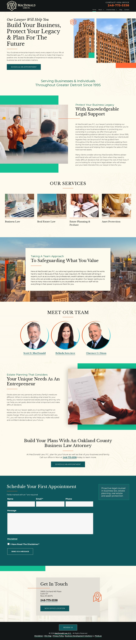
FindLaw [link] (98, 636)
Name (10, 499)
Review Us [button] (68, 627)
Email (39, 499)
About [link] (100, 9)
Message (11, 510)
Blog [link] (120, 9)
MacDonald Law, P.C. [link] (63, 633)
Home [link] (94, 9)
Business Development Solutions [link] (78, 636)
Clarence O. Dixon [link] (96, 353)
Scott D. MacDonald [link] (34, 353)
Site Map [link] (47, 636)
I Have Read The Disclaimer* (25, 544)
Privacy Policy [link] (58, 636)
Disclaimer (12, 539)
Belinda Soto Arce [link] (65, 353)
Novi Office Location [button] (55, 608)
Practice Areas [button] (110, 9)
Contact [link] (126, 9)
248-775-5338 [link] (118, 5)
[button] (134, 625)
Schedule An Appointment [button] (24, 67)
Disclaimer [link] (38, 636)
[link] (21, 6)
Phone (69, 499)
